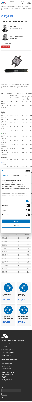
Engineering (24, 2)
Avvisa (16, 230)
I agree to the (12, 396)
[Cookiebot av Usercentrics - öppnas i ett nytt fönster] (23, 171)
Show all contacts (6, 43)
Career (9, 340)
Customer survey (5, 343)
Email (2, 387)
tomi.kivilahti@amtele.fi (16, 28)
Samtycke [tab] (5, 175)
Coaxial (26, 6)
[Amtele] (3, 2)
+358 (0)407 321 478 (15, 30)
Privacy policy (21, 340)
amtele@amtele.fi (5, 380)
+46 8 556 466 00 (7, 353)
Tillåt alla (16, 221)
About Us (3, 340)
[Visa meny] (29, 3)
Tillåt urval (16, 225)
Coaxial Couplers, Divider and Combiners (12, 8)
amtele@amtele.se (6, 355)
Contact (14, 340)
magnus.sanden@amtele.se (17, 36)
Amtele (3, 6)
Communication (15, 2)
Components (19, 6)
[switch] (28, 205)
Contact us (6, 46)
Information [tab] (16, 175)
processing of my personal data (15, 396)
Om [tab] (26, 175)
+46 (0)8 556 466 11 (14, 38)
